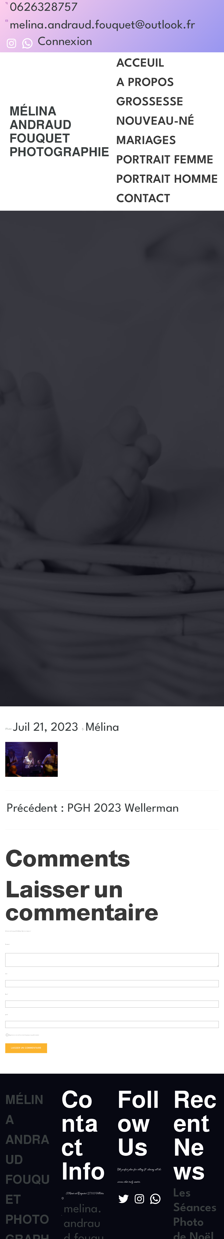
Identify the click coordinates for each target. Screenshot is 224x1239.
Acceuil (140, 63)
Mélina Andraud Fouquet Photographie (59, 131)
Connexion (65, 42)
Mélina (102, 728)
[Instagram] (11, 43)
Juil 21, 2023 (45, 728)
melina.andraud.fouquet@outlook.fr (102, 25)
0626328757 (44, 8)
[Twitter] (123, 1199)
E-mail (6, 994)
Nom (6, 973)
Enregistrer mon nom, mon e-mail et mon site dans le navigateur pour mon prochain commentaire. (24, 1035)
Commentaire (7, 944)
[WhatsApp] (27, 43)
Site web (6, 1014)
